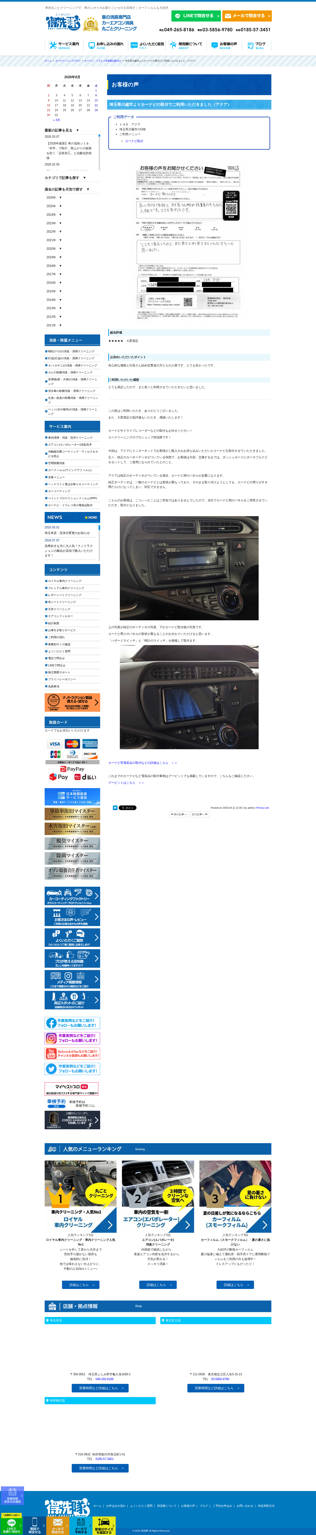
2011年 (51, 325)
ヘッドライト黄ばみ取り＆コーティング (73, 484)
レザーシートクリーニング (64, 595)
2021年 (51, 240)
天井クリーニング (64, 609)
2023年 (51, 223)
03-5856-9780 (220, 1379)
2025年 (51, 206)
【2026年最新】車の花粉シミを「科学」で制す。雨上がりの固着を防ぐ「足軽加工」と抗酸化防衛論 (69, 150)
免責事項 (53, 686)
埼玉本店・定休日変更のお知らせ (67, 533)
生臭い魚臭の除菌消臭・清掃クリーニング (73, 400)
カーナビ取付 (134, 141)
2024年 (51, 214)
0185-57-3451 (105, 1459)
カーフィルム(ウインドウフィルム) (70, 470)
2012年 (51, 316)
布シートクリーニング (64, 602)
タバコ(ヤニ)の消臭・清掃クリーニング (72, 365)
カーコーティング (59, 491)
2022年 (51, 231)
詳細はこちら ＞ (82, 1285)
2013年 (51, 308)
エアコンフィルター (64, 616)
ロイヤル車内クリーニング (64, 581)
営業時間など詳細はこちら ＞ (102, 1388)
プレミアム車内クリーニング (66, 588)
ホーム (97, 1505)
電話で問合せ (58, 658)
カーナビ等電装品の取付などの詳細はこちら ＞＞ (142, 762)
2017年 (51, 274)
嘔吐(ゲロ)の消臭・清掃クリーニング (71, 351)
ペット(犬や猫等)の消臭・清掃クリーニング (72, 411)
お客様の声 (188, 1505)
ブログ (204, 1505)
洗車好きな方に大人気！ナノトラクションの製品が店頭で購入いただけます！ (69, 550)
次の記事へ (198, 814)
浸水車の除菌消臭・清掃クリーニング (71, 391)
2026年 (51, 197)
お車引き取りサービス (64, 630)
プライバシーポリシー (62, 679)
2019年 (51, 257)
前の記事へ (180, 814)
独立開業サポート (59, 672)
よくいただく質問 (59, 651)
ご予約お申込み (222, 1505)
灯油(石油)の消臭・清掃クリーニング (71, 358)
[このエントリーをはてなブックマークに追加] (115, 808)
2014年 (51, 300)
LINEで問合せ (58, 665)
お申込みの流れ (116, 1505)
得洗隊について (167, 1505)
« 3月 (56, 120)
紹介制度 (53, 623)
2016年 (51, 282)
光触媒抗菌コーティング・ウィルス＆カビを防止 (73, 454)
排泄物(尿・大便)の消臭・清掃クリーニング (72, 381)
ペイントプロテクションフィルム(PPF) (72, 498)
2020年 (51, 248)
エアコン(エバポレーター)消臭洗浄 (70, 444)
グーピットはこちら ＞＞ (126, 782)
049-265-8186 (105, 1379)
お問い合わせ (245, 1505)
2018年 (51, 266)
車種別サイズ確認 (59, 644)
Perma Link (262, 807)
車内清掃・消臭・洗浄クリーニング (70, 437)
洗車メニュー (56, 477)
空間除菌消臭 (56, 463)
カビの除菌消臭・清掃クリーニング (71, 372)
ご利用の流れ (56, 637)
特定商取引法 (266, 1505)
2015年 (51, 291)
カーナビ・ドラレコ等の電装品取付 (70, 505)
